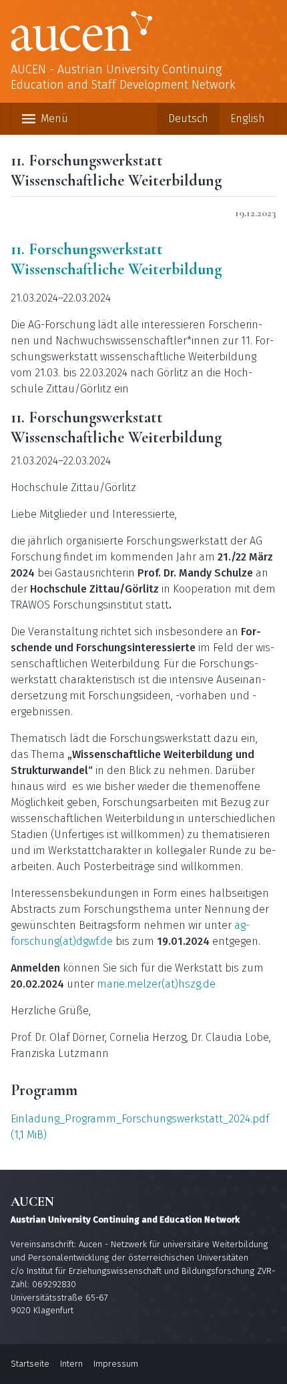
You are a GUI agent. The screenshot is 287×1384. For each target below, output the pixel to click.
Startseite (30, 1364)
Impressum (115, 1364)
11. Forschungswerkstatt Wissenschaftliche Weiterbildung (116, 259)
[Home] (143, 31)
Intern (71, 1364)
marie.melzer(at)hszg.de (156, 984)
